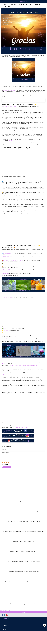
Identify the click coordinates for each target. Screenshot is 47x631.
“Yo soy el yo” (5, 330)
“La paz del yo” (6, 332)
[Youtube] (7, 615)
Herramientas (5, 625)
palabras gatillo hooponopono (9, 90)
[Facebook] (3, 615)
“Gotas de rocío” (6, 269)
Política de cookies (6, 628)
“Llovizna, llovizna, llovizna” (8, 253)
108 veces (42, 367)
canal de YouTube (19, 391)
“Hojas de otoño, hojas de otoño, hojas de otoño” (13, 260)
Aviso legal (4, 629)
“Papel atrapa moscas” (7, 297)
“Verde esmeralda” (7, 328)
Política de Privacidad (6, 626)
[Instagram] (5, 615)
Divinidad (10, 140)
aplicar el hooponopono (16, 108)
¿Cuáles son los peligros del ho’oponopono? (22, 427)
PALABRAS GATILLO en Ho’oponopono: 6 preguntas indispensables (23, 365)
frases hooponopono (13, 213)
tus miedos (4, 363)
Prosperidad (5, 623)
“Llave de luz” (5, 273)
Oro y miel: (5, 266)
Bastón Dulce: (6, 338)
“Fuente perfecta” (6, 326)
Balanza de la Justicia (7, 335)
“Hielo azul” (5, 295)
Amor (3, 624)
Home (4, 621)
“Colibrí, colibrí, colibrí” (7, 256)
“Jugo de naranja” (6, 263)
